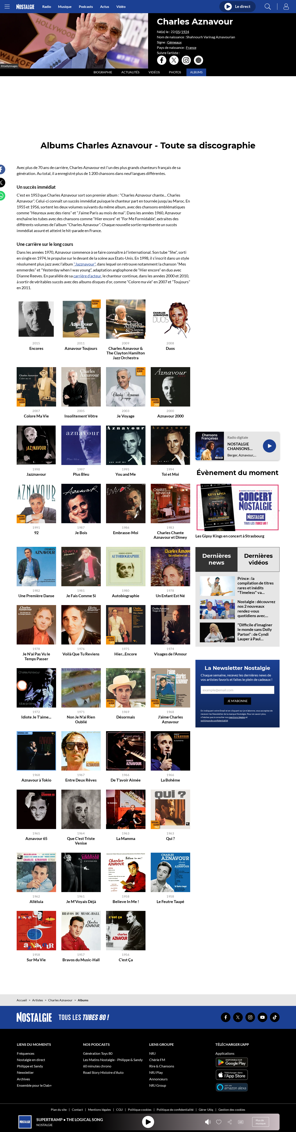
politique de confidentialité (214, 720)
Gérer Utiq (206, 1109)
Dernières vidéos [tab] (258, 559)
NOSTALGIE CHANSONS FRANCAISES (239, 446)
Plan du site (59, 1109)
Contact (77, 1109)
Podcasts (86, 6)
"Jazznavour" (85, 264)
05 (178, 32)
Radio (46, 6)
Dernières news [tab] (216, 559)
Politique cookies (139, 1109)
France (191, 47)
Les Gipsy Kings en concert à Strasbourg (229, 535)
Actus (104, 6)
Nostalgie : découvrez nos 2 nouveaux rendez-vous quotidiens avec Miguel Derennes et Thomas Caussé (256, 613)
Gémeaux (174, 42)
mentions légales (237, 717)
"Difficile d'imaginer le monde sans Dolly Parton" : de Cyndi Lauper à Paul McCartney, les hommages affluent (255, 636)
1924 (185, 32)
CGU (119, 1109)
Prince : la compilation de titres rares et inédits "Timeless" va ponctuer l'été (256, 588)
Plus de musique (261, 1122)
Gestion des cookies (231, 1109)
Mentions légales (99, 1109)
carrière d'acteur (87, 275)
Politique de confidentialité (175, 1109)
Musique (65, 6)
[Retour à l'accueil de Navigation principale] (25, 6)
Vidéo (121, 6)
